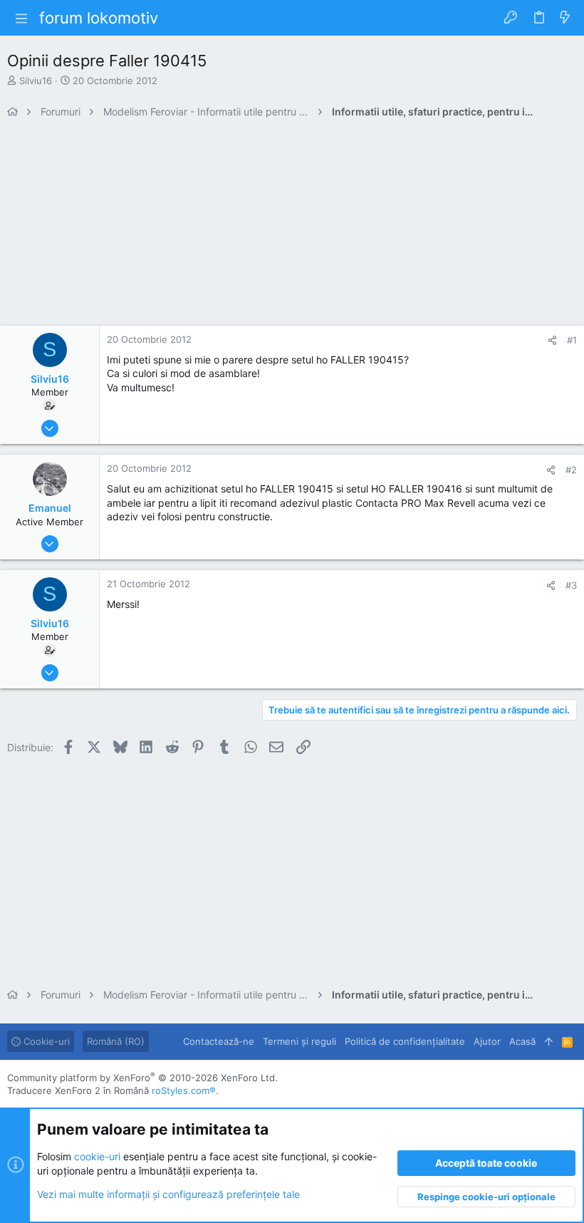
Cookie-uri (45, 1041)
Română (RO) (116, 1041)
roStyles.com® (184, 1090)
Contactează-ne (218, 1041)
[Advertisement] (292, 226)
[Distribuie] (552, 340)
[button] (21, 18)
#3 (571, 585)
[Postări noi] (565, 18)
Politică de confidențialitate (405, 1041)
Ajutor (487, 1041)
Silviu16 (35, 80)
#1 (572, 340)
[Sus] (549, 1041)
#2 (571, 469)
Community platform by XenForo (142, 1077)
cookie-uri (97, 1156)
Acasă (522, 1041)
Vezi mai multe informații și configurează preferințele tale (168, 1194)
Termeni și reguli (299, 1041)
